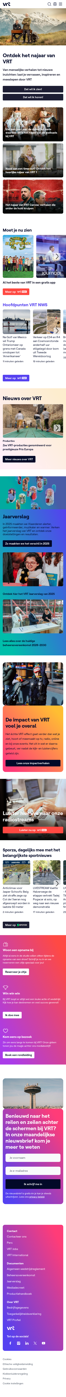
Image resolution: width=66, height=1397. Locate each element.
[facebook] (10, 1343)
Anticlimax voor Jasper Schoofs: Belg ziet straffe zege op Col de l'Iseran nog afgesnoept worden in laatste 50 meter (16, 897)
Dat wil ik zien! (33, 89)
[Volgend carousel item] (57, 256)
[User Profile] (55, 4)
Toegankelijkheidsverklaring (24, 1314)
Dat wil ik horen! (33, 97)
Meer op (10, 292)
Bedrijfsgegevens (18, 1307)
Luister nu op (27, 830)
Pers (9, 1242)
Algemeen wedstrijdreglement (26, 1269)
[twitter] (35, 1343)
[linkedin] (26, 1343)
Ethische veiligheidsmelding (18, 1364)
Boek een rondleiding (18, 1055)
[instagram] (18, 1343)
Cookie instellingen (13, 1383)
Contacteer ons (16, 1236)
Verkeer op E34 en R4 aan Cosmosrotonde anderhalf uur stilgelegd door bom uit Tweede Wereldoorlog (46, 346)
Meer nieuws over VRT (19, 459)
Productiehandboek (19, 1293)
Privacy (7, 1378)
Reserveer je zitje (16, 972)
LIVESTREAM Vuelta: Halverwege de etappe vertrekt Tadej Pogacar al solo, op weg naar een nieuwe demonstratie (46, 897)
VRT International (17, 1255)
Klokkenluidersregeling (15, 1373)
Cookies (7, 1359)
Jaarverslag (14, 1281)
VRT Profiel (14, 1320)
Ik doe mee (12, 1015)
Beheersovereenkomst (21, 1275)
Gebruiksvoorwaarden (15, 1368)
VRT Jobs (12, 1249)
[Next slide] (57, 330)
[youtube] (43, 1343)
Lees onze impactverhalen (33, 763)
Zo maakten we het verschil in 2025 (27, 543)
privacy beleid (36, 1196)
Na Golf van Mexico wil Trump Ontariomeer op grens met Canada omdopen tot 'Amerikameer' (15, 346)
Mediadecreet (15, 1287)
